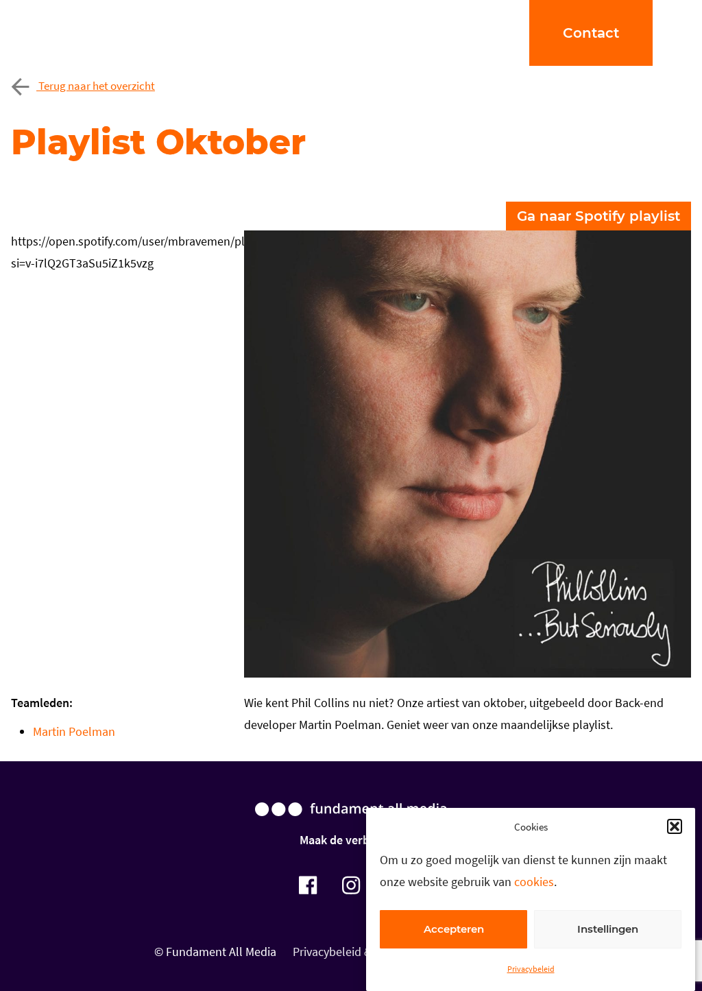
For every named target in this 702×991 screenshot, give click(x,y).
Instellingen (607, 928)
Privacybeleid (531, 969)
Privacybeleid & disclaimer (360, 951)
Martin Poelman (74, 731)
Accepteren (454, 928)
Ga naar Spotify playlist (598, 216)
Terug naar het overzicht (95, 85)
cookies (534, 881)
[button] (674, 826)
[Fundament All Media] (351, 823)
